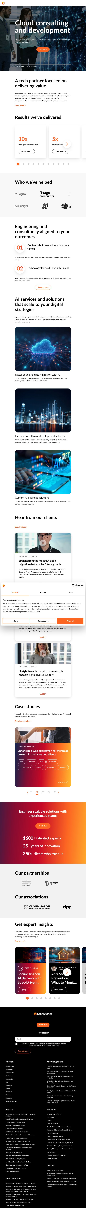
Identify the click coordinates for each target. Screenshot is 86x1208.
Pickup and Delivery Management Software (60, 1146)
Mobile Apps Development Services (16, 1138)
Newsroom (9, 1092)
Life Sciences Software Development (17, 1132)
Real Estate (50, 1117)
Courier (49, 1120)
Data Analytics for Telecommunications (58, 1127)
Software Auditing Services (14, 1152)
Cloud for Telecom (52, 1123)
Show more (42, 287)
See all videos (20, 527)
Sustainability (10, 1073)
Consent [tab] (15, 592)
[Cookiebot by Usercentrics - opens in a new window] (73, 585)
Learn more (43, 49)
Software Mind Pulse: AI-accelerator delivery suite (21, 1186)
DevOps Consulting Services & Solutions (18, 1141)
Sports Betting (51, 1152)
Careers (8, 1095)
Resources (9, 1085)
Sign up (23, 990)
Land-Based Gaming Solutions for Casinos (18, 1162)
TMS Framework (52, 1158)
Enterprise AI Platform (12, 1171)
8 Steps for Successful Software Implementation (61, 1178)
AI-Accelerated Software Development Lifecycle (20, 1183)
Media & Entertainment (54, 1114)
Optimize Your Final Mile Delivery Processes (60, 1143)
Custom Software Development (15, 1122)
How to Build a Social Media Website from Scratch (62, 1181)
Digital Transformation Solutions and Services (19, 1119)
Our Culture (9, 1069)
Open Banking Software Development (58, 1139)
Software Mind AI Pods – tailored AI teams (18, 1202)
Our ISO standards (11, 1101)
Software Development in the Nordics (17, 1155)
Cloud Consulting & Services (14, 1128)
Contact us (43, 826)
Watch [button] (43, 583)
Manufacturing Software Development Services (20, 1144)
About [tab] (71, 592)
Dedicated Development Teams (15, 1125)
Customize (42, 621)
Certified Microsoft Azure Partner (16, 1168)
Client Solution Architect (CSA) (15, 1205)
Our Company (10, 1066)
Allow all (70, 621)
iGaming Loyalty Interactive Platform (17, 1165)
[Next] (67, 144)
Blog (7, 1082)
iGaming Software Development (56, 1155)
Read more (19, 941)
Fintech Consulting (52, 1133)
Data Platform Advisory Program (16, 1159)
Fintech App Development (55, 1136)
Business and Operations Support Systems (59, 1130)
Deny (16, 621)
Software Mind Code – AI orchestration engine (20, 1199)
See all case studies (22, 721)
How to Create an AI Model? (55, 1170)
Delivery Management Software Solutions (59, 1149)
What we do (9, 1076)
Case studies (9, 1079)
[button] (43, 287)
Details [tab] (43, 592)
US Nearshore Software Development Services (20, 1135)
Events (8, 1088)
